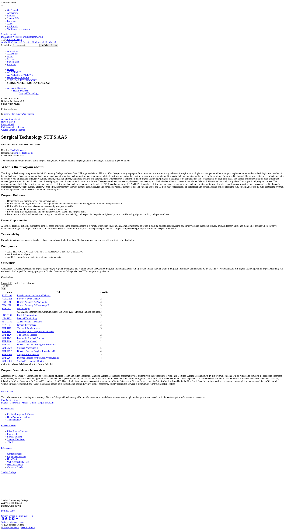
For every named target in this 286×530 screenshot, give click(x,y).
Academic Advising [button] (10, 119)
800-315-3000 (8, 511)
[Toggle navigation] (2, 40)
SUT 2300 (7, 361)
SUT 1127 (6, 338)
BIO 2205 (6, 308)
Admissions (12, 51)
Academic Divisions (16, 88)
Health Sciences (20, 90)
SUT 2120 (7, 348)
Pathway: (18, 283)
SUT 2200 (7, 354)
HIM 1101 (6, 318)
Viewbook (40, 42)
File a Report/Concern (17, 431)
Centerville (15, 402)
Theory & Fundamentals (28, 328)
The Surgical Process (27, 334)
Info (6, 448)
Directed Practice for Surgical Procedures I (37, 344)
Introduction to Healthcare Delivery (33, 295)
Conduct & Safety (8, 425)
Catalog (15, 42)
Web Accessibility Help (18, 462)
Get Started (12, 10)
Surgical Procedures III (28, 354)
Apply (4, 42)
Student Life (13, 18)
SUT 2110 (6, 341)
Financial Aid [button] (7, 124)
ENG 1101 (7, 315)
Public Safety (13, 434)
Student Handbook (16, 439)
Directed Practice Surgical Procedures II (36, 351)
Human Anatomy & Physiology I (32, 302)
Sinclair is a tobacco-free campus (12, 522)
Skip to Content (8, 34)
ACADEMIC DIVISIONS (20, 75)
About (10, 23)
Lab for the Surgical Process (30, 338)
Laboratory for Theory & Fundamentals (35, 331)
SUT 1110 (6, 328)
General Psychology (26, 325)
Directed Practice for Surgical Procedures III (38, 357)
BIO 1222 (6, 305)
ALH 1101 (7, 295)
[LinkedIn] (13, 518)
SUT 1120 (6, 334)
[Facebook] (2, 518)
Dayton (4, 402)
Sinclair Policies (14, 436)
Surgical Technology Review (31, 361)
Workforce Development (18, 29)
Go (3, 289)
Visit (51, 42)
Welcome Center (15, 464)
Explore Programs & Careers (20, 414)
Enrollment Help (25, 516)
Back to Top (7, 391)
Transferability (14, 419)
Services (11, 15)
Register (27, 42)
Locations (11, 21)
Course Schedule (9, 516)
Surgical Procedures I (27, 341)
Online (33, 402)
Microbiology (23, 308)
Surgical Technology (29, 93)
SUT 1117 (6, 331)
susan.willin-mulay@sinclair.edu (19, 114)
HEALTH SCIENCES (18, 77)
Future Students (7, 408)
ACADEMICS (14, 72)
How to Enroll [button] (8, 121)
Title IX (10, 442)
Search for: (6, 45)
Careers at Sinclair (15, 467)
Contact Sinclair (14, 454)
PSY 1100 (6, 325)
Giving (39, 37)
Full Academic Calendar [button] (12, 127)
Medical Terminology (27, 318)
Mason (25, 402)
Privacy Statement (10, 527)
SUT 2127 (7, 351)
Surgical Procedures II (27, 348)
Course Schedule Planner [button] (13, 129)
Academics (12, 13)
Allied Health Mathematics (29, 321)
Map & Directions (9, 400)
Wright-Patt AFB (46, 402)
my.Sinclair (12, 26)
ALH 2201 (7, 298)
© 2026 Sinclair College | (18, 526)
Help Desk (12, 459)
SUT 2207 (7, 357)
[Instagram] (9, 518)
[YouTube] (16, 518)
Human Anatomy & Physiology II (33, 305)
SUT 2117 (6, 344)
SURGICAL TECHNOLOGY (22, 80)
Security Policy (28, 527)
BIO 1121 (6, 302)
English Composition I (27, 315)
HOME (10, 69)
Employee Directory (16, 456)
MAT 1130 (7, 321)
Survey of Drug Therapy (28, 298)
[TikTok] (6, 518)
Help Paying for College (18, 417)
